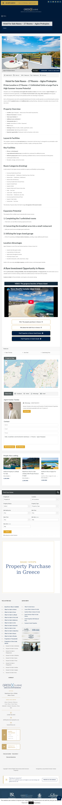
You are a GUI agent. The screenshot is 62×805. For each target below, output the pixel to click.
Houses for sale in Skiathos (12, 655)
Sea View (26, 352)
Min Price (34, 510)
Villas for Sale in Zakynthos (11, 630)
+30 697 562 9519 (11, 714)
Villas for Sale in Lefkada (11, 614)
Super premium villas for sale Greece (31, 615)
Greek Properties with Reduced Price (32, 619)
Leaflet (42, 387)
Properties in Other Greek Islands (11, 642)
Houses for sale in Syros (11, 658)
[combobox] (45, 499)
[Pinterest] (56, 2)
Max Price (5, 517)
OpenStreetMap (48, 387)
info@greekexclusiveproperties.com (11, 719)
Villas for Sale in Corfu (10, 622)
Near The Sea (8, 352)
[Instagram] (60, 2)
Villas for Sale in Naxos (10, 633)
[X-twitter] (51, 2)
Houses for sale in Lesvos (12, 648)
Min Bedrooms (7, 510)
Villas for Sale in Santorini (11, 625)
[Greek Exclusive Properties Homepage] (31, 9)
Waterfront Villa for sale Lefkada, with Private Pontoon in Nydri (30, 474)
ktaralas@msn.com (11, 724)
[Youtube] (53, 2)
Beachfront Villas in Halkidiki (12, 606)
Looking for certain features (10, 535)
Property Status (7, 503)
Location (34, 496)
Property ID (6, 496)
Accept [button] (31, 802)
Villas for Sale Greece (30, 606)
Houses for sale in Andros (12, 667)
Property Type (35, 503)
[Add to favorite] (5, 40)
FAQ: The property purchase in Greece (30, 322)
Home (4, 28)
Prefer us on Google (49, 779)
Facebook (19, 393)
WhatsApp (35, 393)
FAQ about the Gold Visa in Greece (30, 327)
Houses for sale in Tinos (11, 660)
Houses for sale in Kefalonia (12, 646)
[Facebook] (48, 2)
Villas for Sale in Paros (10, 612)
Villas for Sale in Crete (10, 628)
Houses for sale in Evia (11, 672)
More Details (6, 476)
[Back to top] (59, 798)
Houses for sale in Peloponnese (10, 652)
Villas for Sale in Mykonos (11, 620)
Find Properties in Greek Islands (30, 339)
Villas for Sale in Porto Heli (11, 617)
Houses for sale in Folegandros (10, 664)
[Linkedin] (58, 2)
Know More (26, 411)
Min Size (35, 517)
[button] (4, 16)
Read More (37, 802)
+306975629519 (35, 403)
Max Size (7, 524)
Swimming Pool (46, 352)
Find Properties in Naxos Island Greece (30, 333)
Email (44, 393)
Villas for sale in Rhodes (11, 636)
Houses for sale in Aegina (12, 670)
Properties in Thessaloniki (11, 638)
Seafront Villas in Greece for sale (32, 612)
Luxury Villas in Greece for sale (32, 609)
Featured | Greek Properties (31, 623)
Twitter (27, 393)
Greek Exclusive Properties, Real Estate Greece (31, 11)
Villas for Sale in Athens (10, 609)
